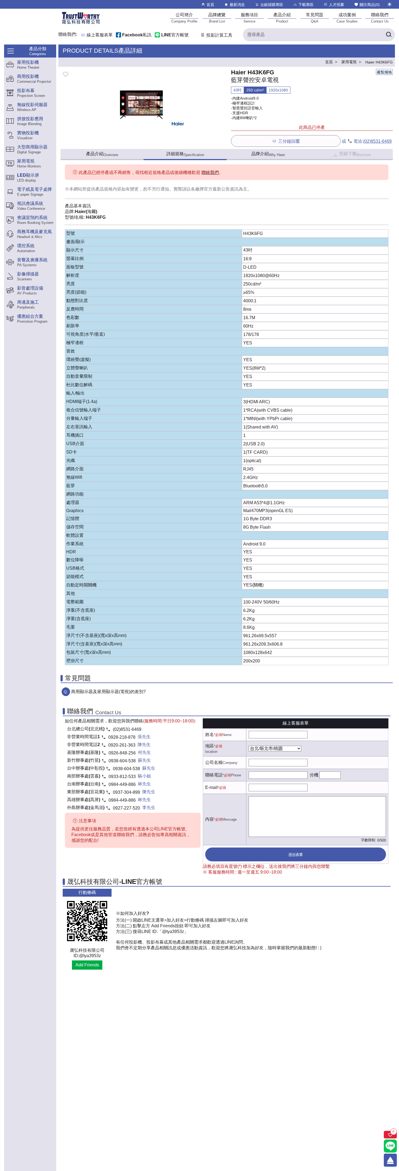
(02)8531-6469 (377, 141)
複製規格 (384, 72)
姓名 (209, 734)
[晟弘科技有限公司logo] (80, 23)
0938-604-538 (122, 761)
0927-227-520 (126, 808)
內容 (209, 819)
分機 (314, 775)
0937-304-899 (126, 792)
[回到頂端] (390, 1160)
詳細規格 (185, 154)
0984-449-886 (122, 784)
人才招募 (336, 4)
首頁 (210, 4)
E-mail (211, 787)
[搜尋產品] (388, 34)
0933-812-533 (122, 776)
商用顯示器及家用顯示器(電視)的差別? (108, 691)
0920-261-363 (121, 745)
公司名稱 (214, 762)
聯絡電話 (214, 775)
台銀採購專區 (271, 4)
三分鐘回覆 (289, 141)
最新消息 (237, 4)
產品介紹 (102, 154)
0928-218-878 (121, 737)
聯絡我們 (210, 172)
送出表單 (296, 855)
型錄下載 (355, 154)
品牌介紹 (268, 154)
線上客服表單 (100, 35)
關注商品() (370, 4)
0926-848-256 (122, 753)
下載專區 (306, 4)
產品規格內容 (108, 189)
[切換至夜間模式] (389, 4)
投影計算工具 (219, 35)
